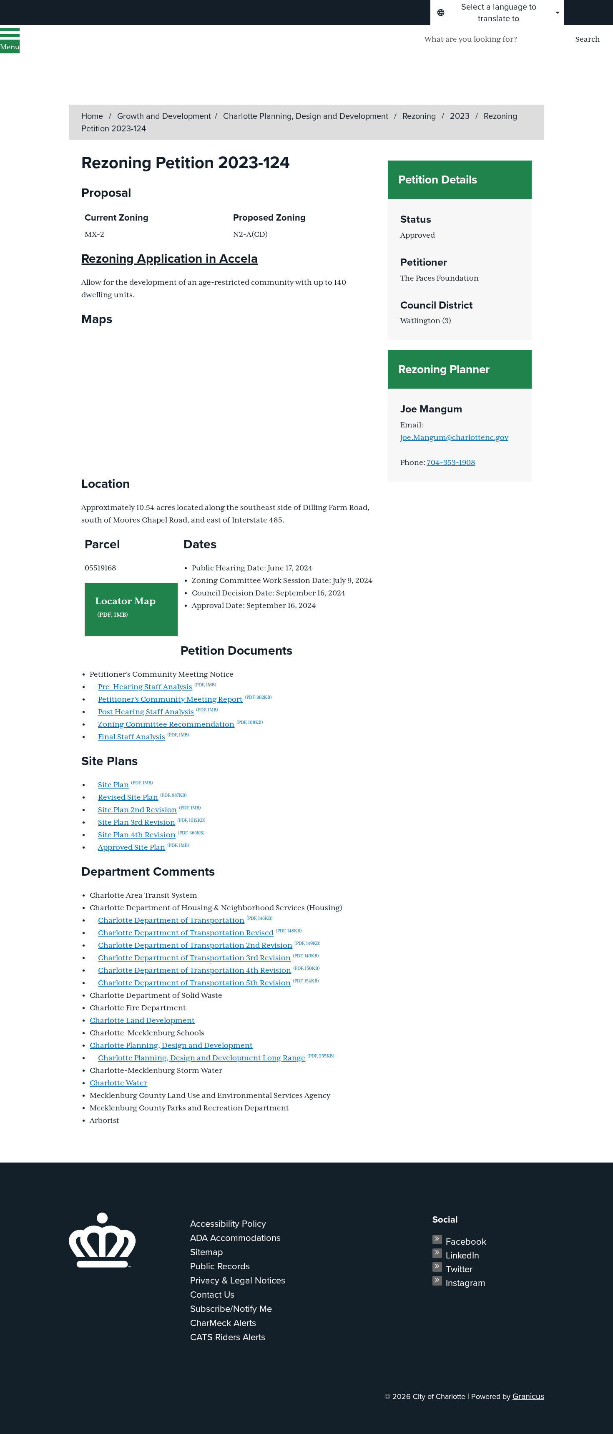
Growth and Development (164, 116)
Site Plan (125, 785)
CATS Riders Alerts (227, 1337)
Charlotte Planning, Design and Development (306, 116)
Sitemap (206, 1252)
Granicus (528, 1396)
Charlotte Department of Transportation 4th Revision (209, 971)
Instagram (465, 1283)
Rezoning (420, 116)
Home (92, 116)
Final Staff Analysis (143, 737)
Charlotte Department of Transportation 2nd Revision (209, 946)
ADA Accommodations (235, 1238)
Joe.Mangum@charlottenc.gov (454, 438)
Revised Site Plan (142, 798)
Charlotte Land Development (142, 1021)
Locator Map (125, 607)
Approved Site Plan (143, 848)
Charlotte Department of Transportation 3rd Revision (208, 958)
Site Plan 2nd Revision (149, 810)
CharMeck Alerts (223, 1323)
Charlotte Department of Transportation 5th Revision (208, 983)
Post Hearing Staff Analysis (158, 712)
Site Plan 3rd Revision (152, 823)
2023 (461, 116)
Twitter (459, 1269)
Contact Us (212, 1294)
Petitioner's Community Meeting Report (185, 700)
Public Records (220, 1266)
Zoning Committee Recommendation (180, 725)
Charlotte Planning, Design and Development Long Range (216, 1058)
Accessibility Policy (228, 1224)
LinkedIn (462, 1255)
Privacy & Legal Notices (237, 1280)
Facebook (466, 1241)
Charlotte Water (118, 1083)
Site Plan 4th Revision (151, 835)
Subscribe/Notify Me (231, 1309)
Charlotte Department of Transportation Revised (200, 933)
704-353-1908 (451, 463)
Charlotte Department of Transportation (185, 921)
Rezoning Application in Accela (169, 258)
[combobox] (497, 12)
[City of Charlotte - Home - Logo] (106, 50)
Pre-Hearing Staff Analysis (157, 687)
